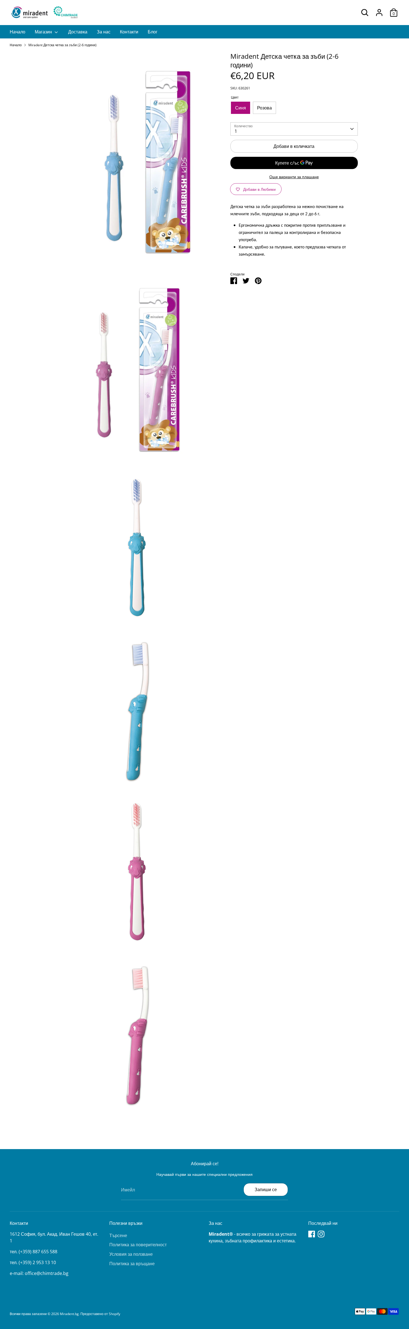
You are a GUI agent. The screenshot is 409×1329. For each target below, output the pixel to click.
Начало (17, 32)
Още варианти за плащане (294, 176)
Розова (264, 108)
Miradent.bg (69, 1313)
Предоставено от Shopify (100, 1313)
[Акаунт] (379, 12)
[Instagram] (321, 1234)
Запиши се (266, 1189)
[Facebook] (311, 1234)
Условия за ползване (131, 1254)
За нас (103, 32)
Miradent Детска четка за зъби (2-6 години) (62, 45)
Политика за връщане (132, 1263)
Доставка (77, 32)
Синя (240, 108)
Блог (152, 32)
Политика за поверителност (138, 1245)
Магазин (44, 32)
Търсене (118, 1235)
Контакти (129, 32)
